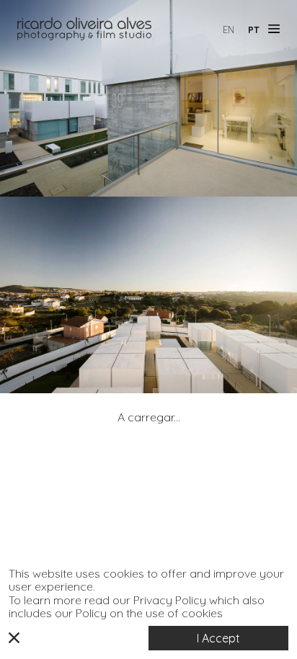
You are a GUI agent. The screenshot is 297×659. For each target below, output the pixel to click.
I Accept (218, 638)
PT (254, 30)
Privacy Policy (169, 600)
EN (228, 30)
